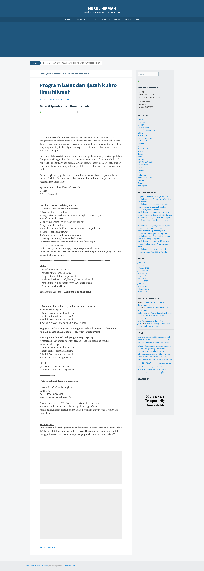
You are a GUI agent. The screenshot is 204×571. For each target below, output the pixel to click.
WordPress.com (70, 566)
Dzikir (140, 146)
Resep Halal (144, 128)
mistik (149, 359)
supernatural (141, 372)
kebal (158, 354)
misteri (145, 359)
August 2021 (143, 276)
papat (156, 364)
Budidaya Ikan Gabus (155, 321)
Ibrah (140, 157)
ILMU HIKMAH (79, 19)
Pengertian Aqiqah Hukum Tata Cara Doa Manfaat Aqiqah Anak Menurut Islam (155, 316)
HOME (67, 19)
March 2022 (142, 265)
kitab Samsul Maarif (163, 357)
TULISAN (92, 19)
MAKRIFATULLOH (145, 178)
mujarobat (154, 359)
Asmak (141, 170)
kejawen (163, 354)
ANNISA (117, 19)
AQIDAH (141, 133)
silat (164, 370)
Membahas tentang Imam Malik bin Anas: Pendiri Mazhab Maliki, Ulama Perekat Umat (154, 244)
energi (152, 346)
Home (35, 63)
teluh (146, 373)
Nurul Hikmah (102, 8)
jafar (139, 323)
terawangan (157, 372)
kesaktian (141, 357)
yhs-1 (163, 372)
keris (168, 354)
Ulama (140, 183)
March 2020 (142, 278)
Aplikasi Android (146, 138)
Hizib (141, 173)
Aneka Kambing (149, 130)
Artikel (142, 167)
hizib (156, 351)
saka (157, 370)
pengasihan (153, 367)
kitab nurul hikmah (151, 357)
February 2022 (143, 268)
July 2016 (141, 284)
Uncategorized (143, 186)
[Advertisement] (102, 39)
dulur (148, 346)
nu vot (146, 363)
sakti (161, 370)
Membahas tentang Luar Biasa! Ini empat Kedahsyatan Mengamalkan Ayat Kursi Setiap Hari (154, 220)
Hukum (140, 151)
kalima (153, 354)
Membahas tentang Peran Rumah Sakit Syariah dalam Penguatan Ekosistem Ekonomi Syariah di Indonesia (153, 207)
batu (152, 340)
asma (143, 337)
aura (149, 340)
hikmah (151, 351)
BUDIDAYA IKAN (146, 162)
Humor (140, 154)
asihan (139, 337)
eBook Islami (144, 141)
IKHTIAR (141, 159)
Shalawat (142, 175)
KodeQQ (141, 321)
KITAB (141, 143)
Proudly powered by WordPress (37, 566)
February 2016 (143, 289)
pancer (153, 364)
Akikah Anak (143, 313)
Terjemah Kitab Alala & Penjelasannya (153, 196)
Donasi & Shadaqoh (131, 19)
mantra (140, 359)
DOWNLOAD (105, 19)
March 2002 (142, 292)
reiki (154, 369)
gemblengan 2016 (159, 346)
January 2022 (143, 271)
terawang (151, 372)
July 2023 (141, 263)
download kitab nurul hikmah (161, 340)
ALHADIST (142, 122)
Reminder (141, 180)
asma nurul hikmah (154, 337)
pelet (147, 367)
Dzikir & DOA (143, 149)
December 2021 (144, 273)
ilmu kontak (148, 354)
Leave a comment (50, 547)
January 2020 (143, 281)
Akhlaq (140, 120)
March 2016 (142, 286)
